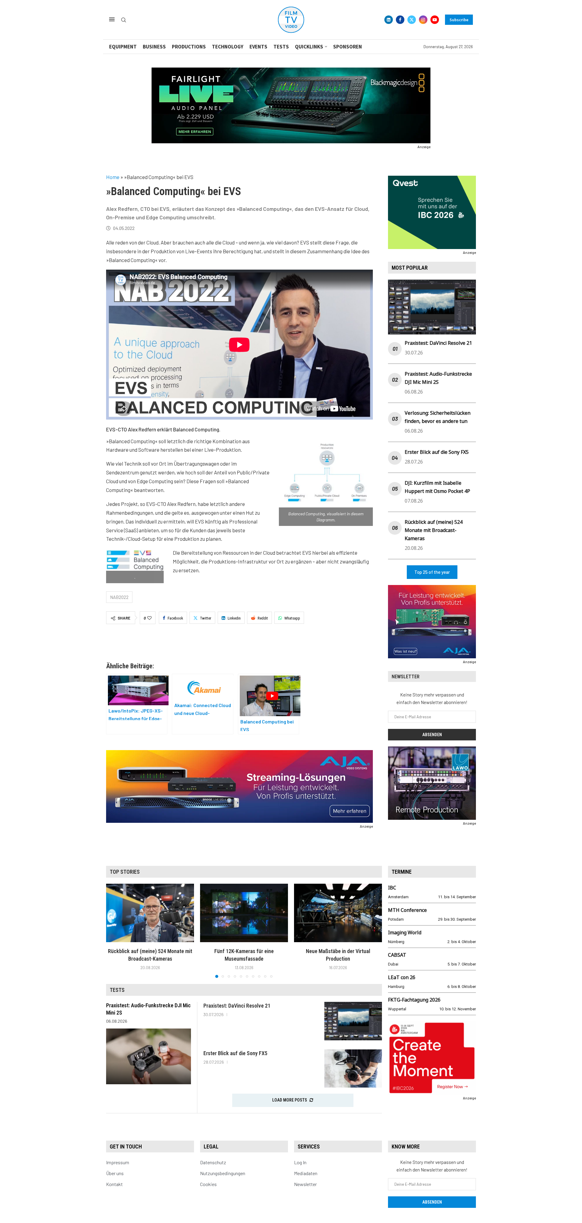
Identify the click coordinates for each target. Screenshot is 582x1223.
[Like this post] (149, 618)
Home (112, 177)
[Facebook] (400, 19)
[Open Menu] (112, 19)
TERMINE (402, 872)
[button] (114, 930)
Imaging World (404, 932)
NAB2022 (119, 597)
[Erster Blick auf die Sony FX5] (353, 1068)
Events (258, 46)
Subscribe (459, 19)
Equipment (123, 46)
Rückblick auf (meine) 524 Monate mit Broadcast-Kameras (434, 530)
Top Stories (125, 872)
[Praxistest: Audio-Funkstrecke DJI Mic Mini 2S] (148, 1056)
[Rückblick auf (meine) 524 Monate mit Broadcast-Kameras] (150, 913)
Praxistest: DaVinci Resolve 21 (438, 343)
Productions (189, 46)
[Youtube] (434, 19)
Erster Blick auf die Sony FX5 (437, 452)
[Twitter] (411, 19)
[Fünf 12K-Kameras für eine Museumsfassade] (244, 913)
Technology (227, 46)
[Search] (124, 20)
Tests (281, 46)
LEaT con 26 (401, 977)
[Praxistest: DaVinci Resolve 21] (353, 1021)
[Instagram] (423, 19)
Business (154, 46)
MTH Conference (407, 910)
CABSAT (397, 955)
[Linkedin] (388, 19)
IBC (392, 887)
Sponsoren (347, 46)
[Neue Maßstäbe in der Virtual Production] (338, 913)
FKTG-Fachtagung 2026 (414, 999)
